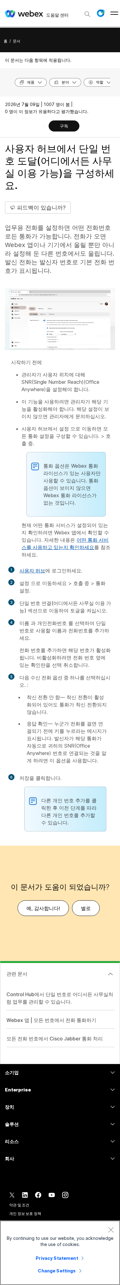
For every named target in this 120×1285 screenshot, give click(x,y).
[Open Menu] (114, 13)
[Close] (111, 1230)
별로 (86, 908)
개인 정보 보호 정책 (25, 1213)
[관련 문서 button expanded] (110, 974)
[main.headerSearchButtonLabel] (87, 12)
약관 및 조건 (19, 1205)
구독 (64, 125)
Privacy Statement (57, 1258)
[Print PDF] (43, 126)
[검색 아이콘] (87, 14)
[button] (101, 13)
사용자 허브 (32, 571)
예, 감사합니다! (43, 908)
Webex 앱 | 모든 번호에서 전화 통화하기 (51, 1020)
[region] (60, 1252)
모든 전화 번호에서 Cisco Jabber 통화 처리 (54, 1038)
